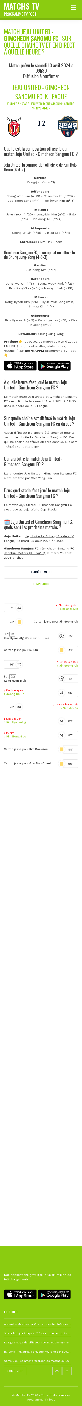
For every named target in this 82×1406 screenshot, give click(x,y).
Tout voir (15, 1371)
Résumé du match (41, 572)
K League (41, 406)
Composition (41, 584)
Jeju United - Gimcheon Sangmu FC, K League (41, 92)
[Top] (70, 1396)
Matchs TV (21, 8)
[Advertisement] (41, 977)
